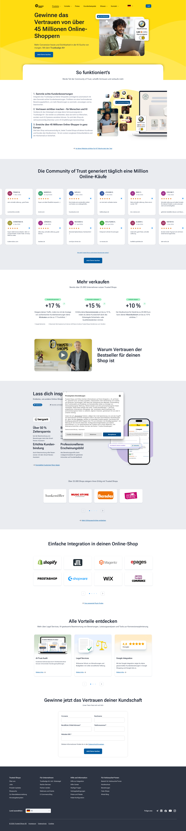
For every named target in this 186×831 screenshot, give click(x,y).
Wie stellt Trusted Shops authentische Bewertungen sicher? (93, 252)
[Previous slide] (83, 511)
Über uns (12, 781)
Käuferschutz (105, 784)
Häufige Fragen (76, 788)
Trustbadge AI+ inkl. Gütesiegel (50, 781)
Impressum (32, 824)
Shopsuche (13, 791)
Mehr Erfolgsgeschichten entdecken (94, 520)
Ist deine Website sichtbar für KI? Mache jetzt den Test (94, 148)
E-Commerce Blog (46, 794)
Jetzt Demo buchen (44, 54)
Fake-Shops (105, 791)
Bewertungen (105, 788)
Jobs (11, 784)
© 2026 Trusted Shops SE (18, 824)
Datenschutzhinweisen (96, 744)
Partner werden (45, 788)
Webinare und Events (47, 791)
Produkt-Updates (15, 788)
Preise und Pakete (77, 794)
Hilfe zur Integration (77, 781)
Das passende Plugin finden (93, 603)
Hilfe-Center (75, 784)
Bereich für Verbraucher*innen (111, 781)
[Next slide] (103, 511)
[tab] (89, 510)
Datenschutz (42, 824)
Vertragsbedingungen (78, 791)
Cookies (51, 824)
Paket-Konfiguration (77, 798)
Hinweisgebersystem (16, 798)
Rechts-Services (45, 784)
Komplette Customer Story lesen (47, 465)
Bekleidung (38, 405)
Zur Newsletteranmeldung (18, 794)
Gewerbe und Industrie (57, 405)
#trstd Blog (105, 794)
